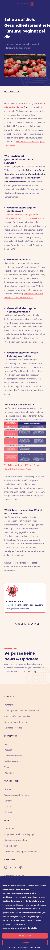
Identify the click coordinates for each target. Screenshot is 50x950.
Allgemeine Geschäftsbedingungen (20, 834)
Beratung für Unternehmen (16, 722)
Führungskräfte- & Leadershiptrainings (21, 710)
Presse (7, 806)
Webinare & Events (12, 761)
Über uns (8, 789)
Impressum (38, 947)
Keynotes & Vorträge (13, 727)
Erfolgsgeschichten (13, 755)
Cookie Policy (12, 947)
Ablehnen (25, 942)
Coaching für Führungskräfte (17, 716)
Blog (6, 744)
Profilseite (24, 608)
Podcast (8, 749)
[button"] (5, 867)
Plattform (9, 704)
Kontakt (8, 812)
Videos (7, 767)
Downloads (9, 772)
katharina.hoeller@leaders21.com (27, 604)
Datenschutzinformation (25, 947)
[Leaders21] (25, 4)
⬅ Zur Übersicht (11, 91)
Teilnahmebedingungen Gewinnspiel (20, 851)
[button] (12, 624)
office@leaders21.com (14, 875)
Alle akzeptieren (25, 936)
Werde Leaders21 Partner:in (16, 794)
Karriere (8, 800)
